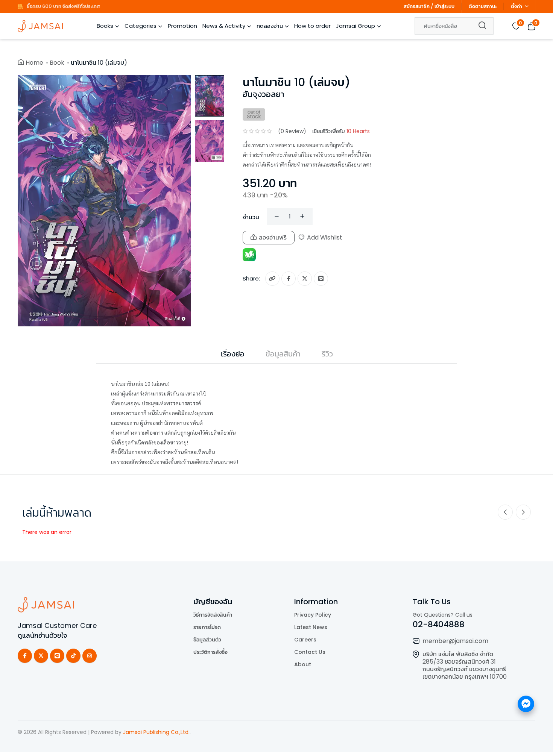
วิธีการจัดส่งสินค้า (212, 615)
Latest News (310, 627)
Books (105, 26)
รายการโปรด (207, 627)
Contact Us (309, 652)
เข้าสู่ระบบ (444, 6)
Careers (305, 639)
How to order (312, 26)
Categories (140, 26)
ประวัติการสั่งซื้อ (210, 652)
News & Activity (223, 26)
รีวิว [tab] (327, 354)
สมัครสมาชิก (417, 6)
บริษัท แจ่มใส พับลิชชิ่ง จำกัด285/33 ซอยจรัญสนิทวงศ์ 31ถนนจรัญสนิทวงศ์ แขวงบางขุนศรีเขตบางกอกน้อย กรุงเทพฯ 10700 (464, 665)
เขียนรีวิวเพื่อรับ (341, 131)
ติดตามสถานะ (483, 6)
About (302, 664)
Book (57, 62)
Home (34, 62)
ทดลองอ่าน (270, 26)
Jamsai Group (355, 26)
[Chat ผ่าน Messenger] (526, 704)
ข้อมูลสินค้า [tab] (283, 354)
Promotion (182, 26)
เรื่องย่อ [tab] (233, 354)
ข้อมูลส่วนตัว (207, 639)
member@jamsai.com (455, 641)
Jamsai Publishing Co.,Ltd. (156, 732)
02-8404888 (439, 624)
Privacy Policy (312, 615)
